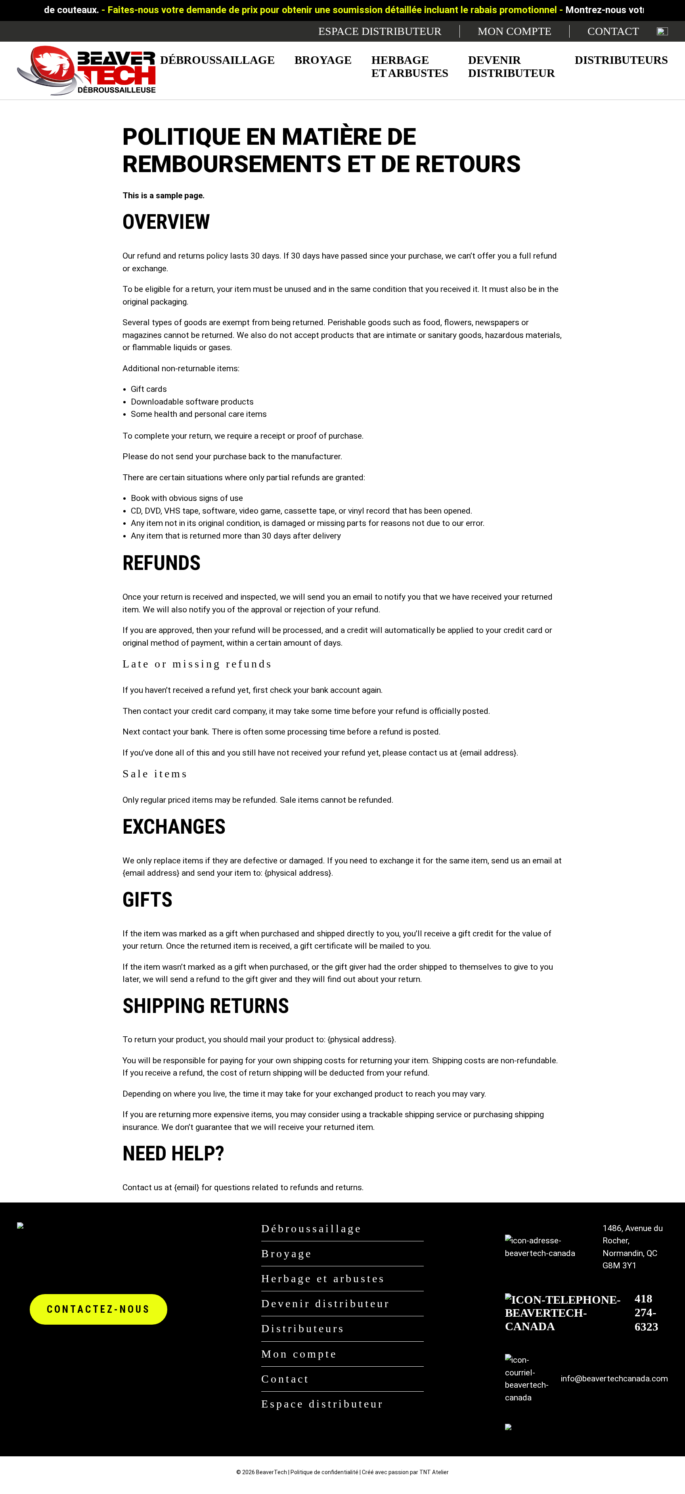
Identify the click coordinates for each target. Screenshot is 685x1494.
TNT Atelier (434, 1472)
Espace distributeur (380, 31)
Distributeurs (621, 60)
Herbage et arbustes (409, 66)
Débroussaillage (217, 60)
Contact (613, 31)
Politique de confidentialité (324, 1472)
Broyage (323, 60)
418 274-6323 (646, 1312)
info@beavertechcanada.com (614, 1378)
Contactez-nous (98, 1309)
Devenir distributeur (511, 66)
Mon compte (514, 31)
